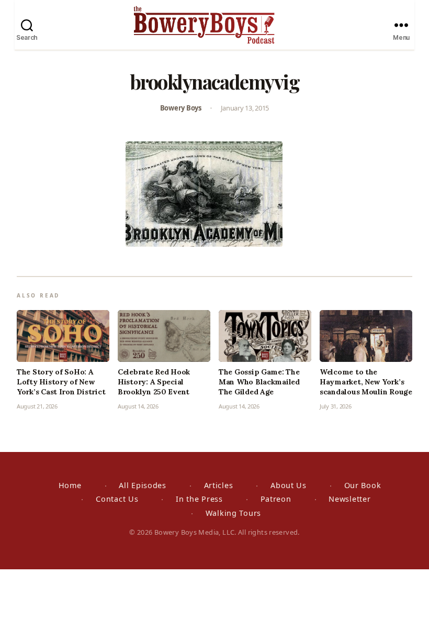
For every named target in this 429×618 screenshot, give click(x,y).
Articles (218, 485)
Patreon (276, 499)
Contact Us (117, 499)
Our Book (362, 485)
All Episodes (142, 485)
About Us (288, 485)
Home (70, 485)
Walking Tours (233, 513)
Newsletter (349, 499)
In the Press (199, 499)
